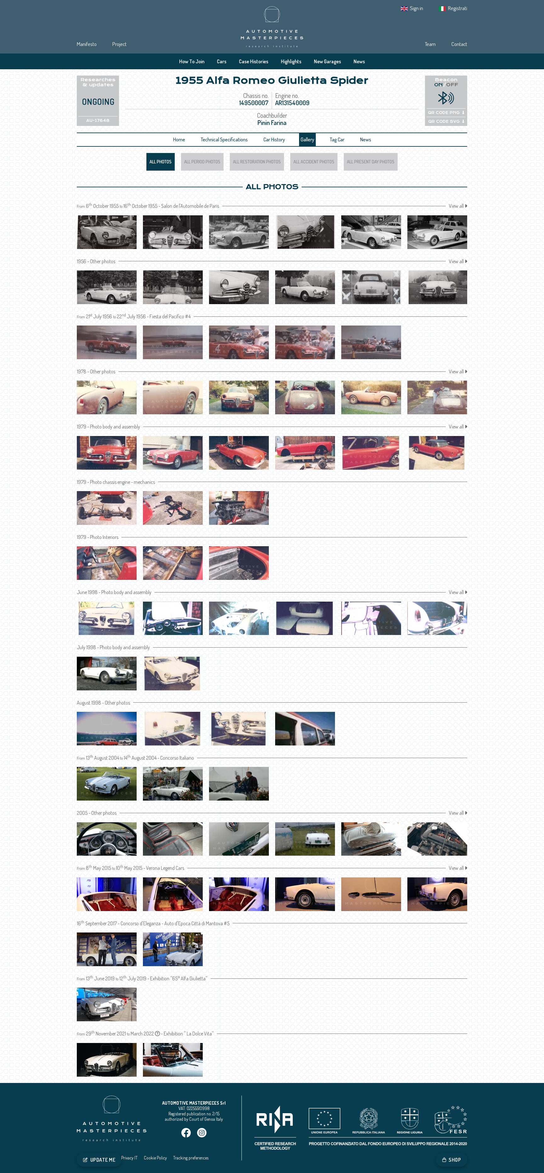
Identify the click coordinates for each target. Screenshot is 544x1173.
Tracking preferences (190, 1157)
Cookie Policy (155, 1157)
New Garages (327, 61)
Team (430, 44)
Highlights (291, 61)
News (359, 61)
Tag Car (337, 139)
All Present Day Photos (370, 161)
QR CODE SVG (444, 121)
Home (179, 139)
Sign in (416, 8)
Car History (274, 139)
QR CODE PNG (444, 112)
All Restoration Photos (257, 161)
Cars (221, 61)
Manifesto (87, 44)
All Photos (161, 161)
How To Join (191, 61)
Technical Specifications (224, 139)
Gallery (307, 139)
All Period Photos (202, 161)
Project (119, 44)
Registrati (457, 8)
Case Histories (253, 61)
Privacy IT (129, 1157)
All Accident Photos (313, 161)
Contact (459, 44)
